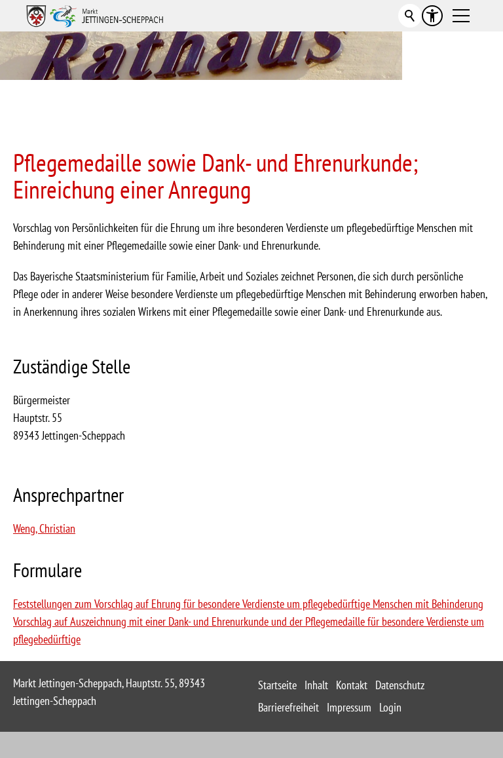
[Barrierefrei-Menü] (432, 15)
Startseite (277, 684)
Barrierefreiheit (288, 707)
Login (390, 707)
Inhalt (316, 684)
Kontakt (351, 684)
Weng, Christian (44, 528)
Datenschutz (399, 684)
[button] (461, 15)
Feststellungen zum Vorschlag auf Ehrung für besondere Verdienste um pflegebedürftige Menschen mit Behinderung (248, 603)
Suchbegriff (410, 16)
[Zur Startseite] (95, 15)
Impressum (349, 707)
